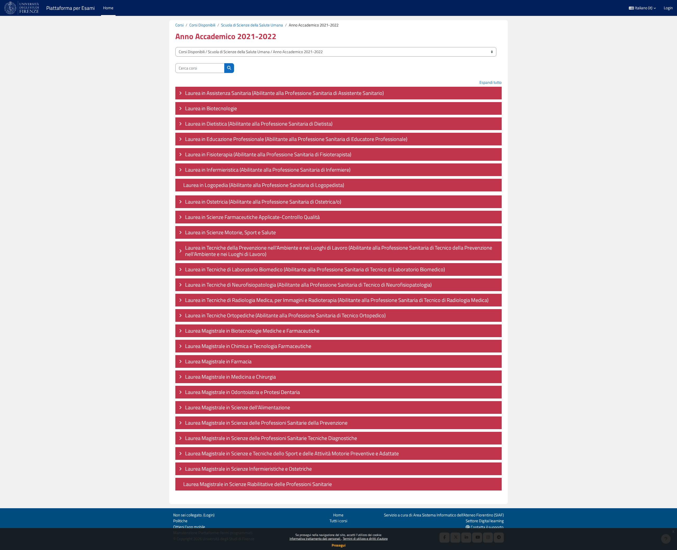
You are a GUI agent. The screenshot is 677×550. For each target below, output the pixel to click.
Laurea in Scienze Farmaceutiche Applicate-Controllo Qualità (252, 217)
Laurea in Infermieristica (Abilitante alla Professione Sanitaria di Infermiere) (267, 170)
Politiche (180, 521)
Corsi (179, 25)
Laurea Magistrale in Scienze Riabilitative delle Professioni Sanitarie (257, 484)
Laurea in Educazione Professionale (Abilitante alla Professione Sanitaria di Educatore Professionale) (296, 139)
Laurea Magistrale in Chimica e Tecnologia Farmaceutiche (248, 346)
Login (668, 8)
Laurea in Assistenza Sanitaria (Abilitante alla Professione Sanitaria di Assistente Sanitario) (284, 93)
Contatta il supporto (487, 527)
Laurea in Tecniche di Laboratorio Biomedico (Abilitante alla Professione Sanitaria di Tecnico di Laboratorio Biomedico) (315, 269)
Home (338, 515)
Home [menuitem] (108, 8)
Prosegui (339, 545)
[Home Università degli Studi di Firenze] (22, 8)
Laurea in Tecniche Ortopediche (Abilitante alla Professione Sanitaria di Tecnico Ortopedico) (285, 315)
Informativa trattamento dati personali (315, 538)
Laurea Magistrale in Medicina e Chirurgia (230, 377)
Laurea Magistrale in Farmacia (218, 361)
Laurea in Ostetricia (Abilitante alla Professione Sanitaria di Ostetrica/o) (263, 202)
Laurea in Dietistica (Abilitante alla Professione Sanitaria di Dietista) (258, 124)
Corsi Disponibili (202, 25)
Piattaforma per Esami (70, 8)
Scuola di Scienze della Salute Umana (252, 25)
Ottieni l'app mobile (189, 527)
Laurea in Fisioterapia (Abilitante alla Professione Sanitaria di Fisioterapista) (268, 154)
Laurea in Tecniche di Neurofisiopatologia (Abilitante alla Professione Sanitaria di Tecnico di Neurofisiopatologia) (308, 285)
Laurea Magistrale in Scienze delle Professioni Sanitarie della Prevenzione (266, 423)
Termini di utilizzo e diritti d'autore (365, 538)
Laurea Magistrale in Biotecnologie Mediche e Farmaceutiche (252, 331)
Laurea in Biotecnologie (211, 108)
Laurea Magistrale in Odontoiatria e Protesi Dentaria (242, 392)
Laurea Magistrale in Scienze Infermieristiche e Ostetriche (248, 469)
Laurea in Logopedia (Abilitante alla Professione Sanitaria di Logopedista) (263, 185)
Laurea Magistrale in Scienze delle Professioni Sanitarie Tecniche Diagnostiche (271, 438)
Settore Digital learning (485, 521)
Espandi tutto (490, 82)
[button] (642, 8)
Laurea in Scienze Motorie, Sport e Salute (230, 232)
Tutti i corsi (338, 521)
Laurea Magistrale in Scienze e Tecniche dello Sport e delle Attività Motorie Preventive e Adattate (292, 453)
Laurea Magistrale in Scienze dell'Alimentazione (237, 407)
